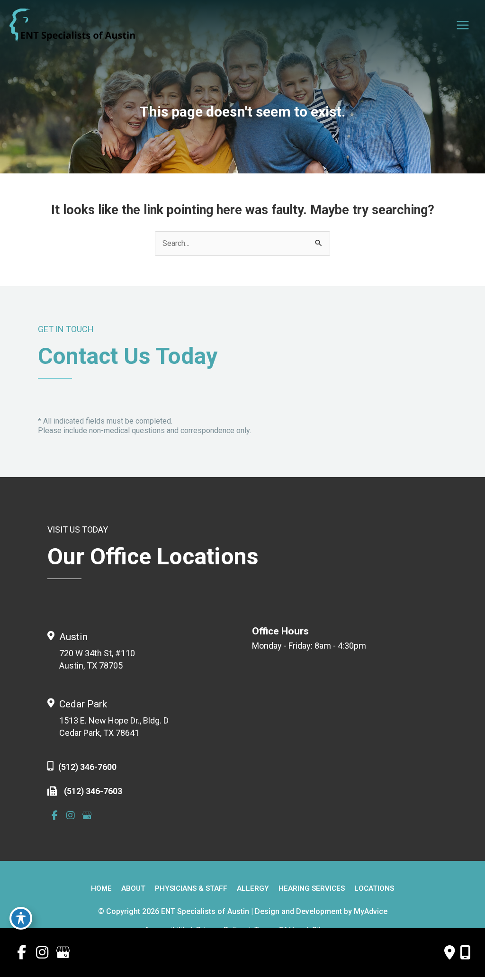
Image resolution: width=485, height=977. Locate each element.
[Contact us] (450, 952)
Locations (374, 889)
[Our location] (465, 952)
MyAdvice (370, 911)
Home (101, 889)
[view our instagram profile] (70, 815)
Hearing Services (311, 889)
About (133, 889)
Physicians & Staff (191, 889)
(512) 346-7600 (87, 767)
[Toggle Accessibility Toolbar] (20, 918)
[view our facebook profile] (54, 815)
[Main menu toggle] (463, 25)
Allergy (253, 889)
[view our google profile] (87, 815)
